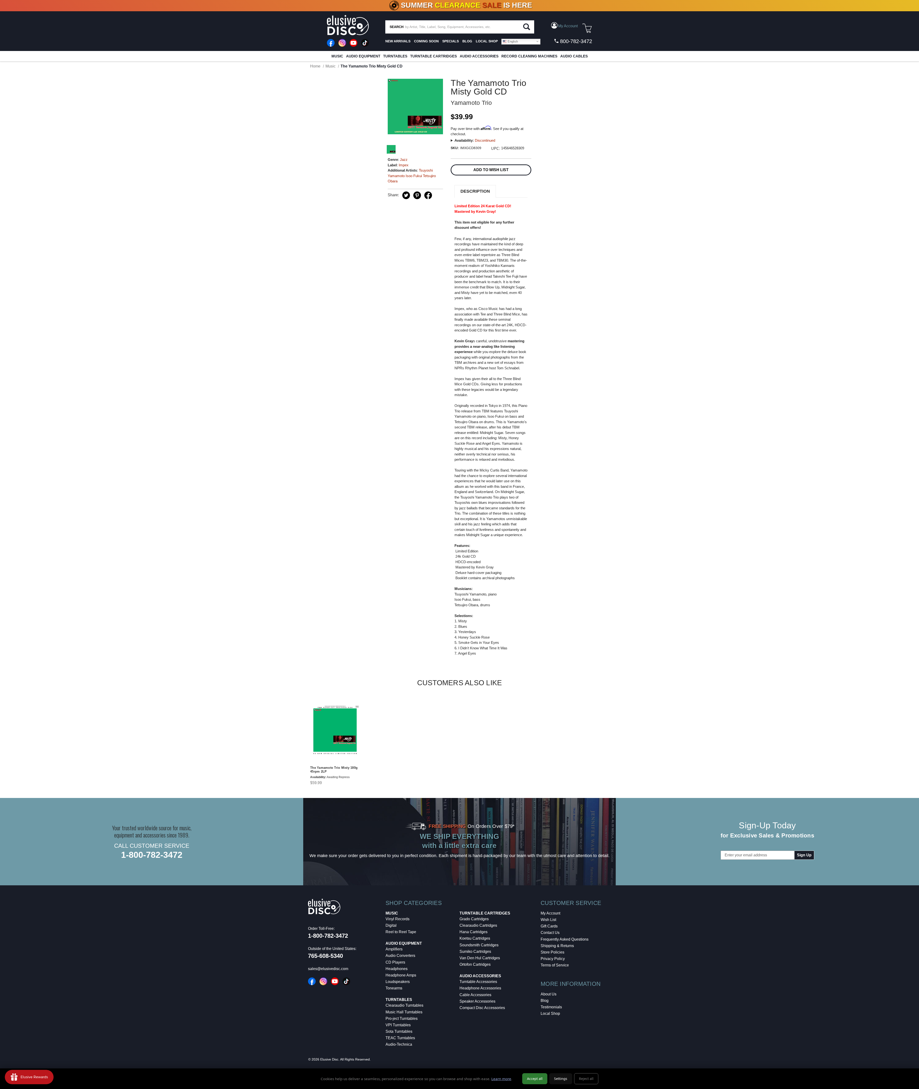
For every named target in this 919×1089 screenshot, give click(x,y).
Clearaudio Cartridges (478, 925)
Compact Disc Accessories (482, 1008)
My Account (550, 913)
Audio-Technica (399, 1044)
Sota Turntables (399, 1031)
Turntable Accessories (478, 982)
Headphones (397, 969)
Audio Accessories (479, 56)
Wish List (548, 920)
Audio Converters (400, 956)
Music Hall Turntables (404, 1012)
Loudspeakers (398, 982)
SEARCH (396, 27)
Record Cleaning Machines (529, 56)
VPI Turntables (398, 1025)
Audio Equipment (363, 56)
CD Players (395, 962)
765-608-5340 (325, 956)
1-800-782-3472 (151, 855)
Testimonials (551, 1007)
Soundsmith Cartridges (479, 945)
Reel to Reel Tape (401, 932)
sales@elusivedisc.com (328, 969)
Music (337, 56)
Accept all (535, 1078)
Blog (545, 1001)
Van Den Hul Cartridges (480, 958)
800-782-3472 (575, 41)
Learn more (501, 1078)
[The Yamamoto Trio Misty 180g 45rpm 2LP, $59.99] (335, 730)
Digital (391, 925)
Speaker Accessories (477, 1001)
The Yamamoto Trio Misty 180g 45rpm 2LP (334, 770)
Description (475, 191)
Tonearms (394, 988)
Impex (404, 165)
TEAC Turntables (400, 1038)
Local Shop (550, 1013)
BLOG (467, 41)
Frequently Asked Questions (564, 939)
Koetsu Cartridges (475, 938)
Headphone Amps (401, 975)
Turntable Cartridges (433, 56)
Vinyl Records (397, 919)
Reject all (586, 1078)
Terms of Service (555, 965)
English (512, 41)
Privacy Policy (553, 959)
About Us (548, 994)
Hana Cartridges (474, 932)
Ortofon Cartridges (475, 964)
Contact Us (550, 933)
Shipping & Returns (557, 946)
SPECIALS (450, 41)
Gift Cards (549, 926)
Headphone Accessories (480, 988)
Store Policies (552, 952)
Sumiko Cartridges (475, 951)
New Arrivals (397, 41)
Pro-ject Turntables (402, 1018)
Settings (560, 1078)
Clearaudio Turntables (404, 1005)
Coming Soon (426, 41)
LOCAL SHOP (487, 41)
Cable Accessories (475, 995)
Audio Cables (574, 56)
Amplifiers (394, 949)
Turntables (395, 56)
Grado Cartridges (474, 919)
